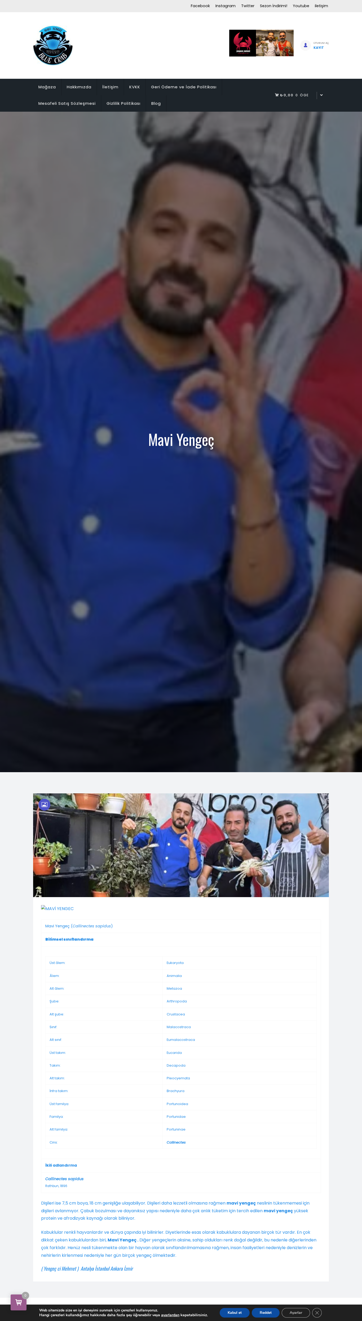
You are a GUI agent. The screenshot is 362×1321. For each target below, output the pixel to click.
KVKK (134, 87)
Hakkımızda (79, 87)
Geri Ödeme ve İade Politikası (184, 87)
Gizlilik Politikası (123, 103)
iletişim (321, 5)
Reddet (266, 1312)
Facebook (200, 5)
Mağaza (47, 87)
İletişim (110, 87)
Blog (156, 103)
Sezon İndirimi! (273, 5)
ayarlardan (170, 1315)
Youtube (301, 5)
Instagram (225, 5)
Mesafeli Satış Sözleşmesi (67, 103)
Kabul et (235, 1312)
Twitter (247, 5)
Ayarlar (296, 1312)
